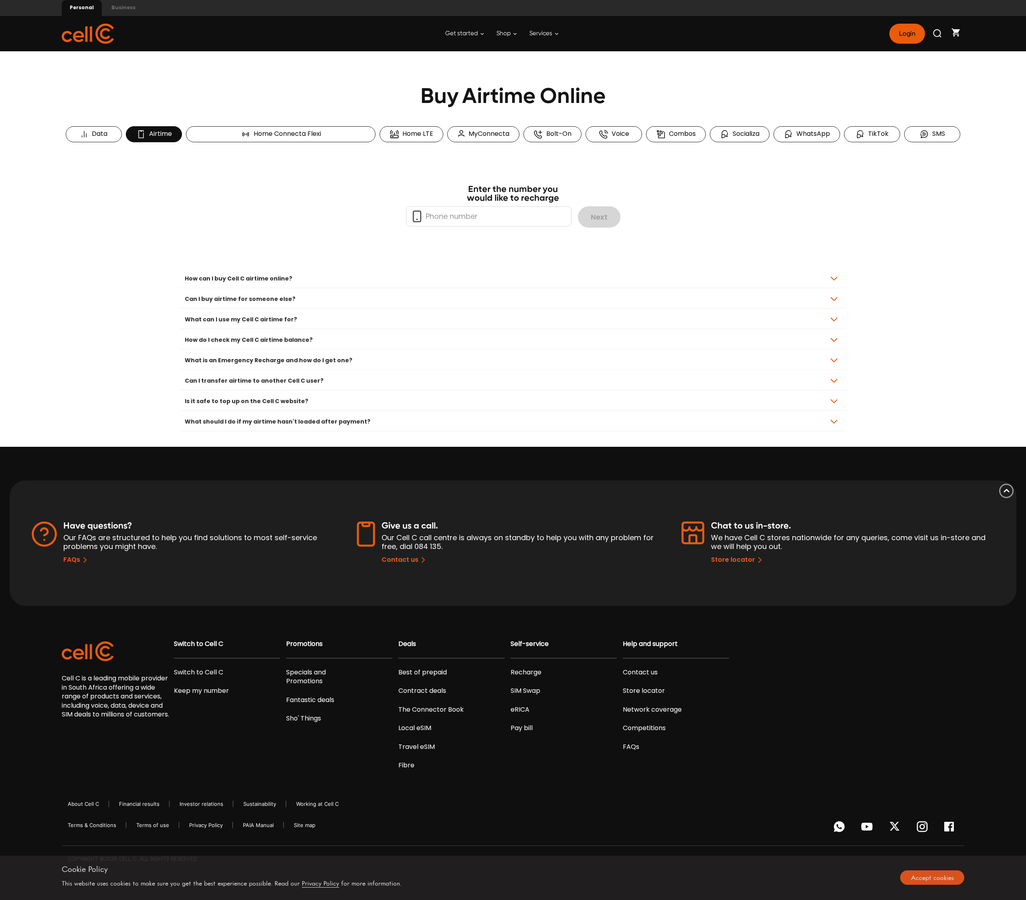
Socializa (744, 133)
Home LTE (416, 133)
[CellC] (88, 33)
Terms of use (152, 825)
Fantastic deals (310, 700)
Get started (462, 33)
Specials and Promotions (306, 677)
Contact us (400, 559)
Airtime (159, 133)
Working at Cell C (317, 804)
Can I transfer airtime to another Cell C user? (254, 381)
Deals (407, 644)
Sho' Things (303, 718)
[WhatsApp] (841, 829)
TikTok (877, 133)
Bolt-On (557, 133)
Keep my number (201, 690)
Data (98, 133)
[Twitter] (896, 829)
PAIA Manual (258, 825)
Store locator (733, 559)
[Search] (938, 33)
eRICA (520, 709)
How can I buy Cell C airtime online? (238, 278)
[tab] (513, 278)
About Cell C (83, 804)
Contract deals (422, 690)
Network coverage (652, 709)
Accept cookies (932, 878)
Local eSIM (414, 728)
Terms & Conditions (92, 825)
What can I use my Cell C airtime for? (241, 319)
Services (541, 33)
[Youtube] (868, 829)
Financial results (139, 804)
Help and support (650, 644)
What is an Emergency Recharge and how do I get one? (268, 360)
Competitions (644, 728)
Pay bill (522, 728)
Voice (618, 133)
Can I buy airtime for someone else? (240, 299)
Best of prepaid (422, 672)
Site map (304, 825)
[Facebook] (951, 829)
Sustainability (259, 804)
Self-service (530, 644)
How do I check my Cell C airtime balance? (249, 340)
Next (599, 217)
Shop (504, 33)
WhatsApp (811, 133)
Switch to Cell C (198, 644)
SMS (937, 133)
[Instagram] (924, 829)
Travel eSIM (416, 747)
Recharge (526, 672)
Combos (681, 133)
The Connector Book (431, 709)
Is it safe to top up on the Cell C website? (246, 401)
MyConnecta (487, 133)
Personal (82, 7)
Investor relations (201, 804)
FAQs (71, 559)
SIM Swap (525, 690)
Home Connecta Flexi (285, 133)
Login (907, 33)
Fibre (406, 765)
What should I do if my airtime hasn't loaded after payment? (277, 422)
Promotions (304, 644)
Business (123, 7)
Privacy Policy (206, 825)
